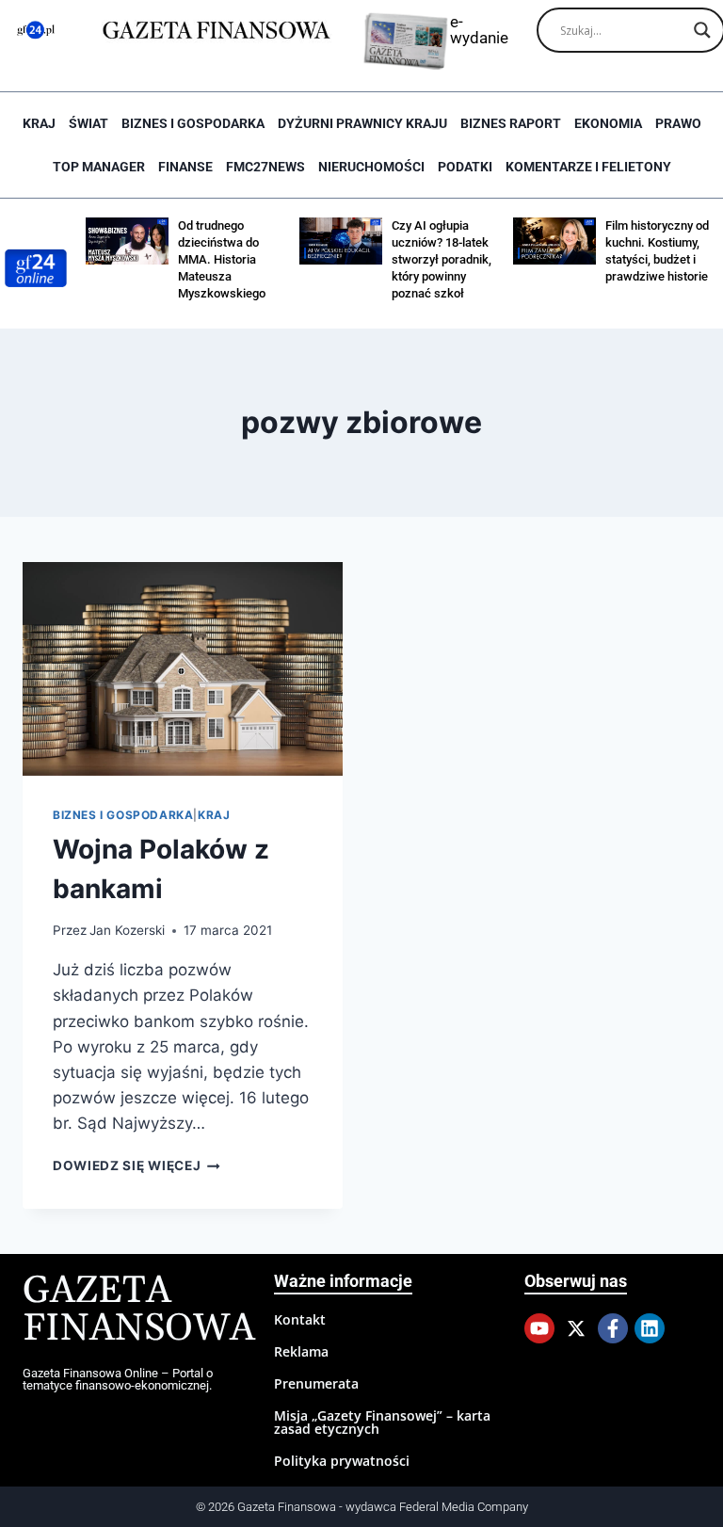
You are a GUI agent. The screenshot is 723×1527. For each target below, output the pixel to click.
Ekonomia (608, 123)
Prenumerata (316, 1383)
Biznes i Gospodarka (193, 123)
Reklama (301, 1351)
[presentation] (183, 669)
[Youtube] (539, 1328)
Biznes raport (510, 123)
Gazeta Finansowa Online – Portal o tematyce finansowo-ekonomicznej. (118, 1379)
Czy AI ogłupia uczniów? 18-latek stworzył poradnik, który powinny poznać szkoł (441, 259)
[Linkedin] (650, 1328)
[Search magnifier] (702, 30)
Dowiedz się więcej (136, 1165)
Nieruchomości (371, 166)
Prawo (678, 123)
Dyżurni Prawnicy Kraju (362, 123)
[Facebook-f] (613, 1328)
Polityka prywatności (342, 1461)
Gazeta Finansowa (139, 1310)
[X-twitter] (576, 1328)
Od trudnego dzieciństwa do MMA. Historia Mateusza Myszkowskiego (221, 259)
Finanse (185, 166)
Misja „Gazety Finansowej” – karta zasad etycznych (382, 1422)
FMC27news (265, 166)
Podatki (465, 166)
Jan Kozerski (127, 930)
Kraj (39, 123)
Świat (88, 123)
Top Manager (99, 166)
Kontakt (300, 1319)
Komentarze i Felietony (588, 166)
